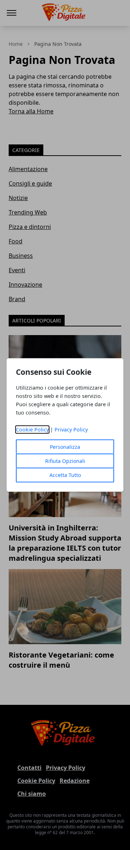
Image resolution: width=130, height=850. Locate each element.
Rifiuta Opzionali (65, 460)
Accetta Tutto (65, 475)
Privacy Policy (71, 429)
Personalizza (65, 446)
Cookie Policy (32, 429)
